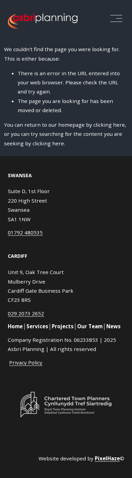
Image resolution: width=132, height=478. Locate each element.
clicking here (109, 124)
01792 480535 (25, 232)
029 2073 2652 (26, 313)
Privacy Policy (25, 362)
